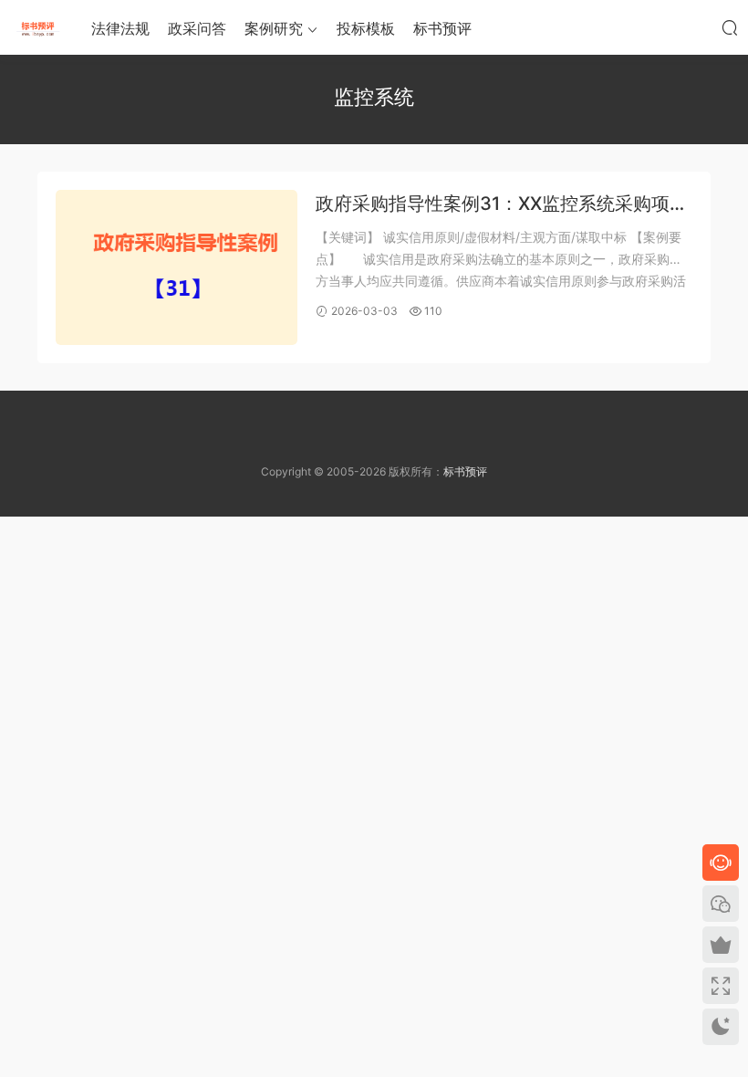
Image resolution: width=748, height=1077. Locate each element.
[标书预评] (36, 27)
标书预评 (442, 28)
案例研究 (273, 28)
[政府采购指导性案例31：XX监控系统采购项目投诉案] (176, 267)
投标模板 (366, 28)
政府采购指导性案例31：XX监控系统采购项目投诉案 (502, 205)
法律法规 (120, 28)
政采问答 (197, 28)
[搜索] (730, 27)
